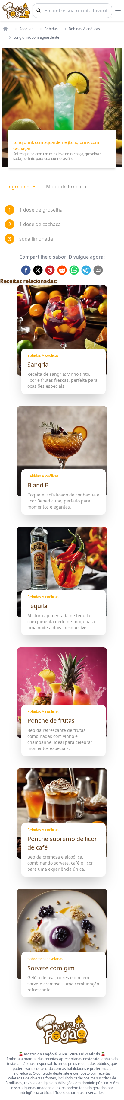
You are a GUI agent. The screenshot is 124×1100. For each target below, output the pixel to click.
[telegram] (86, 270)
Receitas (26, 29)
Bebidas (51, 29)
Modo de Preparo (66, 186)
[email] (98, 270)
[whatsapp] (74, 270)
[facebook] (26, 270)
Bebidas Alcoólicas (84, 29)
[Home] (5, 29)
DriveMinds (89, 1054)
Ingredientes (21, 186)
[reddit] (62, 270)
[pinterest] (50, 270)
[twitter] (38, 270)
